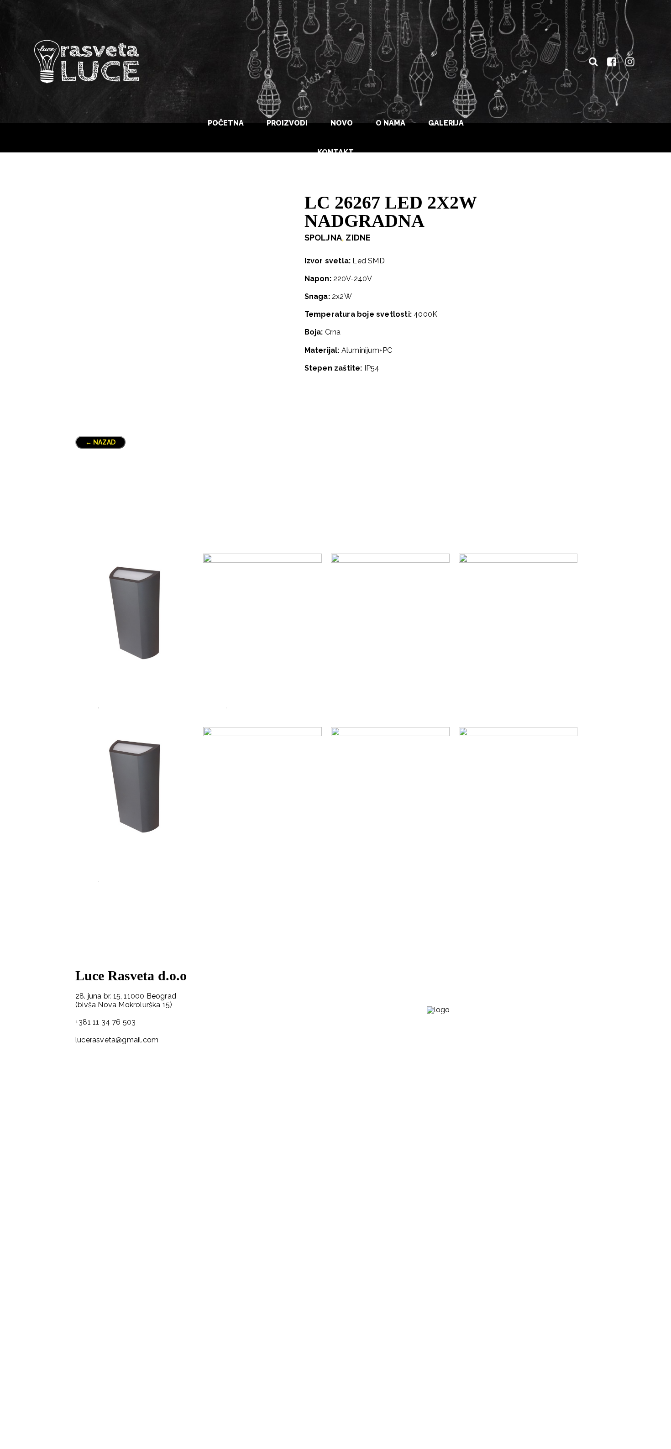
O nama (390, 123)
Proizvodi (287, 123)
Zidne (358, 237)
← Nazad (100, 442)
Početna (226, 123)
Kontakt (335, 152)
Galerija (446, 123)
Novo (341, 123)
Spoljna (323, 237)
